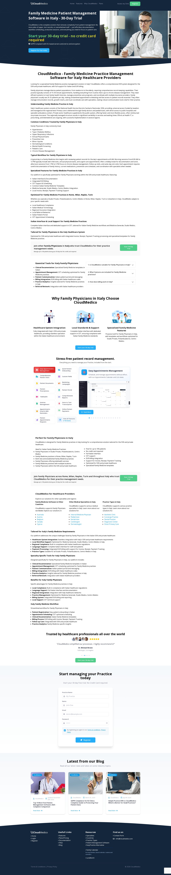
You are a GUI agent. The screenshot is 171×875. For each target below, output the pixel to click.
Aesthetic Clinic (109, 515)
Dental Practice (109, 519)
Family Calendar (92, 850)
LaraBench (90, 858)
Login (33, 838)
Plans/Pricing (64, 838)
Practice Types (91, 840)
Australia (40, 515)
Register (135, 4)
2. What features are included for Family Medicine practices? (107, 273)
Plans (101, 3)
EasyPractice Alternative (95, 845)
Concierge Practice (111, 517)
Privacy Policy (52, 867)
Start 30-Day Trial (128, 248)
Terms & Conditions (93, 730)
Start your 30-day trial (85, 347)
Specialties (90, 835)
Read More (87, 412)
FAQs (61, 843)
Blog (60, 845)
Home (72, 3)
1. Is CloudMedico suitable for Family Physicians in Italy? (109, 265)
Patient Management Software (97, 843)
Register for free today (39, 50)
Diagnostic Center (111, 522)
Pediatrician (75, 517)
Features (79, 3)
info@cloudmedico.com (124, 839)
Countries (90, 838)
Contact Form (118, 835)
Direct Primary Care (111, 524)
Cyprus (39, 524)
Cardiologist (75, 522)
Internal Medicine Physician (81, 515)
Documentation (65, 840)
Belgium (40, 519)
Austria (39, 517)
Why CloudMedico (90, 3)
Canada (40, 522)
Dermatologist (76, 524)
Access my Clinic (123, 4)
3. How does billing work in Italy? (100, 282)
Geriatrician (75, 519)
